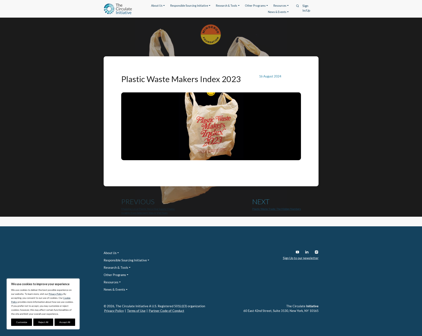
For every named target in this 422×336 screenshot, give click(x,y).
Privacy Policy (56, 293)
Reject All (43, 322)
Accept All (64, 322)
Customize (21, 322)
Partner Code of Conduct (166, 311)
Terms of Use (136, 311)
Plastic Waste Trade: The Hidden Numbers (276, 208)
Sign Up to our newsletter (301, 258)
